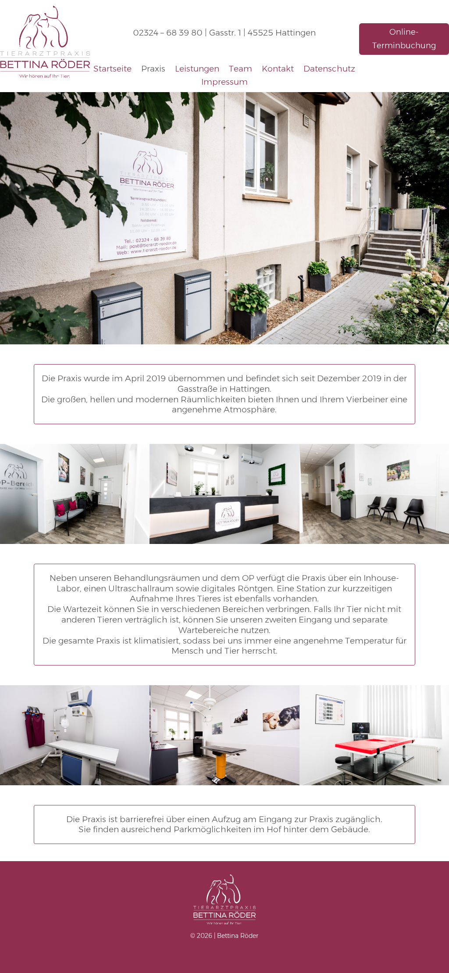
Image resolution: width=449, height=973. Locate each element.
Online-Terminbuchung (404, 38)
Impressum (224, 83)
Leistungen (197, 70)
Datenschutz (329, 70)
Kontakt (278, 70)
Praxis (153, 70)
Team (240, 70)
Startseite (112, 70)
